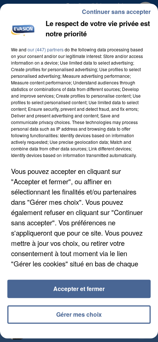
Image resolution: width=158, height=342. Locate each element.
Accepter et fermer (79, 288)
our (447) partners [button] (46, 49)
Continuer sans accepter (116, 11)
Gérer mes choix (79, 314)
